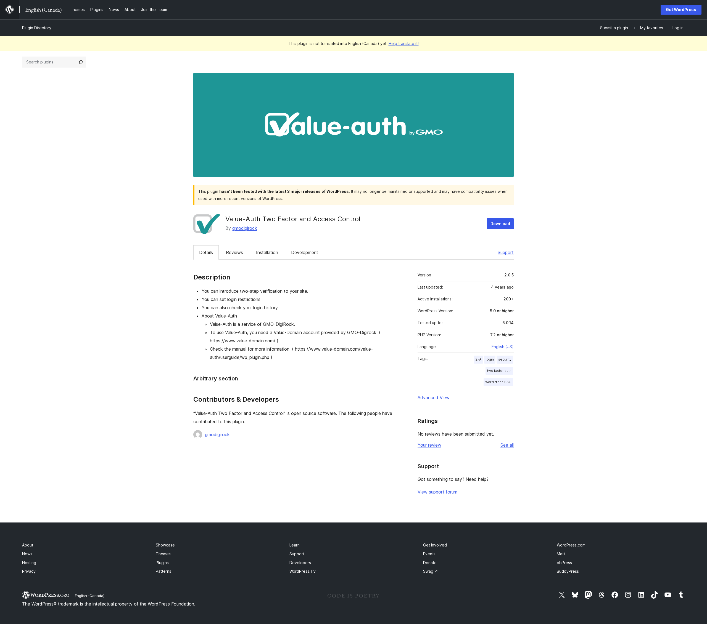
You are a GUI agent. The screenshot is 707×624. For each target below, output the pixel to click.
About (27, 545)
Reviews (234, 252)
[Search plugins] (80, 62)
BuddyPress (568, 571)
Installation (267, 252)
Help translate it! (404, 43)
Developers (300, 562)
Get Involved (435, 545)
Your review (429, 445)
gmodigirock (244, 228)
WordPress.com (571, 545)
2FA (478, 359)
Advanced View (434, 397)
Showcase (165, 545)
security (504, 359)
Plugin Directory (36, 27)
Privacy (29, 571)
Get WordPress (681, 9)
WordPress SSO (498, 382)
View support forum (437, 492)
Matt (561, 553)
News (27, 553)
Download (500, 223)
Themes (163, 553)
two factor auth (499, 371)
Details (206, 252)
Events (429, 553)
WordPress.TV (302, 571)
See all (507, 445)
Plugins (162, 562)
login (490, 359)
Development (304, 252)
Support (506, 252)
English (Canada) (89, 595)
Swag (430, 571)
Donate (430, 562)
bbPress (564, 562)
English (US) (503, 346)
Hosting (29, 562)
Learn (294, 545)
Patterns (163, 571)
